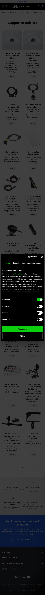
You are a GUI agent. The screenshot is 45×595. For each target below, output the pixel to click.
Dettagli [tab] (16, 263)
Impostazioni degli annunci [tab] (32, 263)
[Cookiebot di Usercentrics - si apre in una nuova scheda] (28, 257)
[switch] (40, 306)
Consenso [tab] (6, 263)
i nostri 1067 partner (14, 274)
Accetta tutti (22, 329)
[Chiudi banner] (42, 257)
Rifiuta (22, 336)
